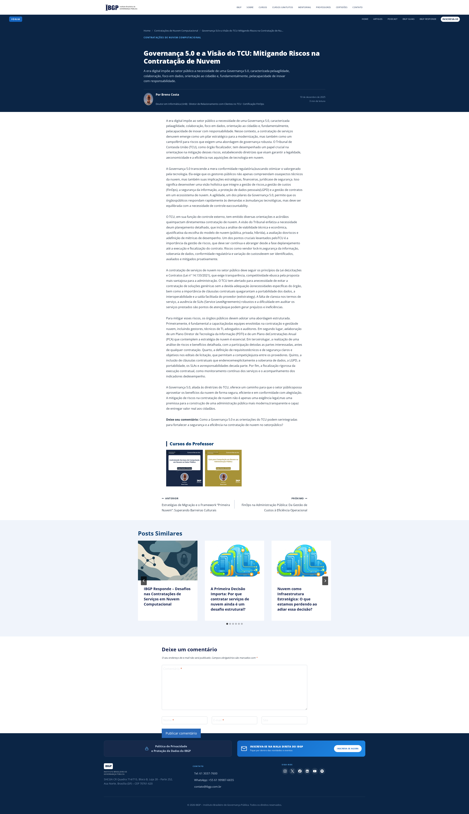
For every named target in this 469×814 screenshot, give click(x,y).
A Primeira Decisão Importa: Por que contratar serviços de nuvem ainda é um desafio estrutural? (230, 599)
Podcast (393, 19)
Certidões (342, 7)
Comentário (172, 669)
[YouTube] (314, 771)
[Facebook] (300, 771)
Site (265, 720)
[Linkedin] (307, 771)
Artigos (378, 19)
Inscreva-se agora (348, 748)
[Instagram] (285, 771)
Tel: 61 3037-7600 (205, 773)
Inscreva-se (450, 19)
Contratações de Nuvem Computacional (176, 30)
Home (365, 19)
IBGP (239, 7)
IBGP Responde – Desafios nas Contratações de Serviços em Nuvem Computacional (167, 596)
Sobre (250, 7)
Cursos (263, 7)
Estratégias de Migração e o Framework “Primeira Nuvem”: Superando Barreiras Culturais (196, 504)
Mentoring (304, 7)
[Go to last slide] (144, 580)
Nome (168, 720)
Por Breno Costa (167, 95)
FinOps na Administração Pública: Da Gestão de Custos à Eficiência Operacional (274, 504)
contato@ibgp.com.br (207, 786)
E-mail (218, 720)
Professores (323, 7)
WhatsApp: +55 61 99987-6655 (214, 780)
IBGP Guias (408, 19)
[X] (292, 771)
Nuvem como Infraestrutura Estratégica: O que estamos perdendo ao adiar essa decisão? (297, 599)
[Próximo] (325, 580)
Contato (357, 7)
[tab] (227, 624)
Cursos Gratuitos (282, 7)
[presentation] (167, 560)
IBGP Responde (428, 19)
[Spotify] (322, 771)
